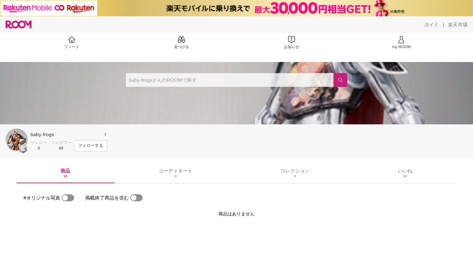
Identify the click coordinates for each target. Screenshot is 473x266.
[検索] (340, 80)
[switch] (68, 197)
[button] (17, 139)
